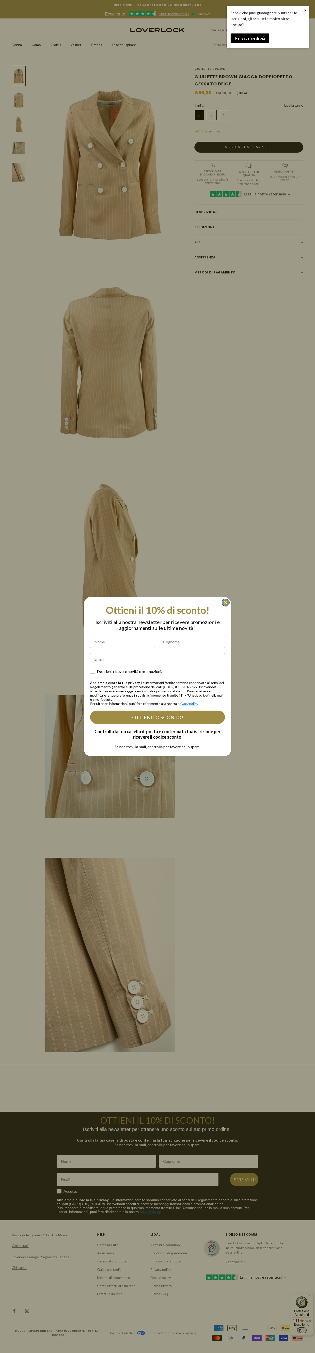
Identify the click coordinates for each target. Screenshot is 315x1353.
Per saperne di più (250, 38)
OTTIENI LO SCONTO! (157, 717)
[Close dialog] (225, 602)
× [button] (305, 10)
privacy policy (188, 703)
